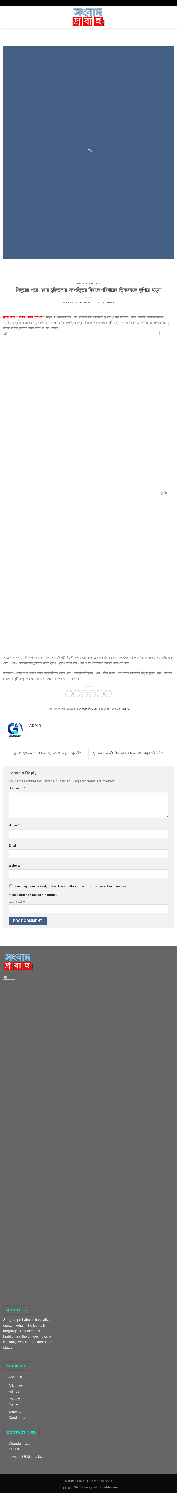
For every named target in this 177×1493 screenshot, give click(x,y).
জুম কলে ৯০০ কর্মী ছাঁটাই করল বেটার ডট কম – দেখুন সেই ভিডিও (128, 753)
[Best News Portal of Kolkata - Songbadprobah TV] (88, 17)
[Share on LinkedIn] (108, 693)
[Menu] (5, 17)
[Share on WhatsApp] (69, 693)
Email (14, 845)
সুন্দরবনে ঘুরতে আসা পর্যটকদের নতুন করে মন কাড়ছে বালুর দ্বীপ (47, 753)
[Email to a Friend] (92, 693)
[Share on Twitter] (84, 693)
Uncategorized (88, 283)
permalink (123, 708)
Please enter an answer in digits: (33, 894)
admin (110, 302)
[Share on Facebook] (76, 693)
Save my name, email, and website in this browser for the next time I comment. (73, 886)
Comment (17, 788)
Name (14, 825)
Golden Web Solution (97, 1480)
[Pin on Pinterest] (100, 693)
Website (15, 865)
